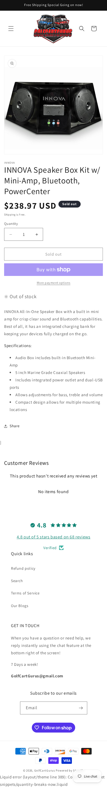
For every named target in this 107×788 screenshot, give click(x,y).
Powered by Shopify (70, 770)
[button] (11, 29)
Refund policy (23, 568)
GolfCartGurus (44, 770)
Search (17, 580)
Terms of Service (25, 593)
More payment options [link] (54, 283)
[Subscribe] (81, 708)
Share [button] (15, 425)
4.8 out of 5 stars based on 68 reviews (54, 537)
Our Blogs (19, 605)
